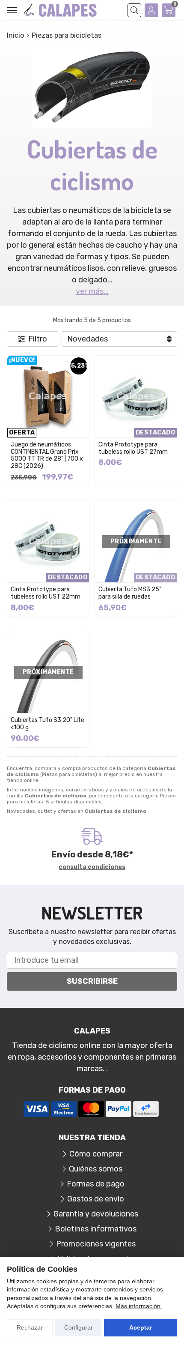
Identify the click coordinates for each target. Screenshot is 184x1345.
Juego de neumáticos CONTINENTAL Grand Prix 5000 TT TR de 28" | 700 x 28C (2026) (47, 455)
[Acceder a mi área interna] (151, 10)
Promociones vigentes (96, 1244)
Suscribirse (92, 981)
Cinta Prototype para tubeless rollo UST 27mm (133, 448)
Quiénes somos (95, 1169)
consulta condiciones (92, 867)
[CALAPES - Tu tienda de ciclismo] (60, 10)
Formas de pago (96, 1184)
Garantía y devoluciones (95, 1214)
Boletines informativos (96, 1229)
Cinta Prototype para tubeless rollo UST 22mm (45, 593)
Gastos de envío (95, 1199)
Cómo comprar (95, 1154)
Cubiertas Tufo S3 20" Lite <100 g (47, 723)
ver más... (92, 291)
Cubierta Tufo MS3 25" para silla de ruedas (129, 593)
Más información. (139, 1306)
